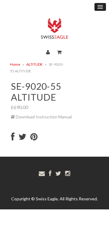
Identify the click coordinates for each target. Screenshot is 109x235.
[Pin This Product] (34, 138)
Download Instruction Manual (43, 116)
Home (15, 64)
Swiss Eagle (47, 198)
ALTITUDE (34, 64)
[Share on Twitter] (22, 138)
